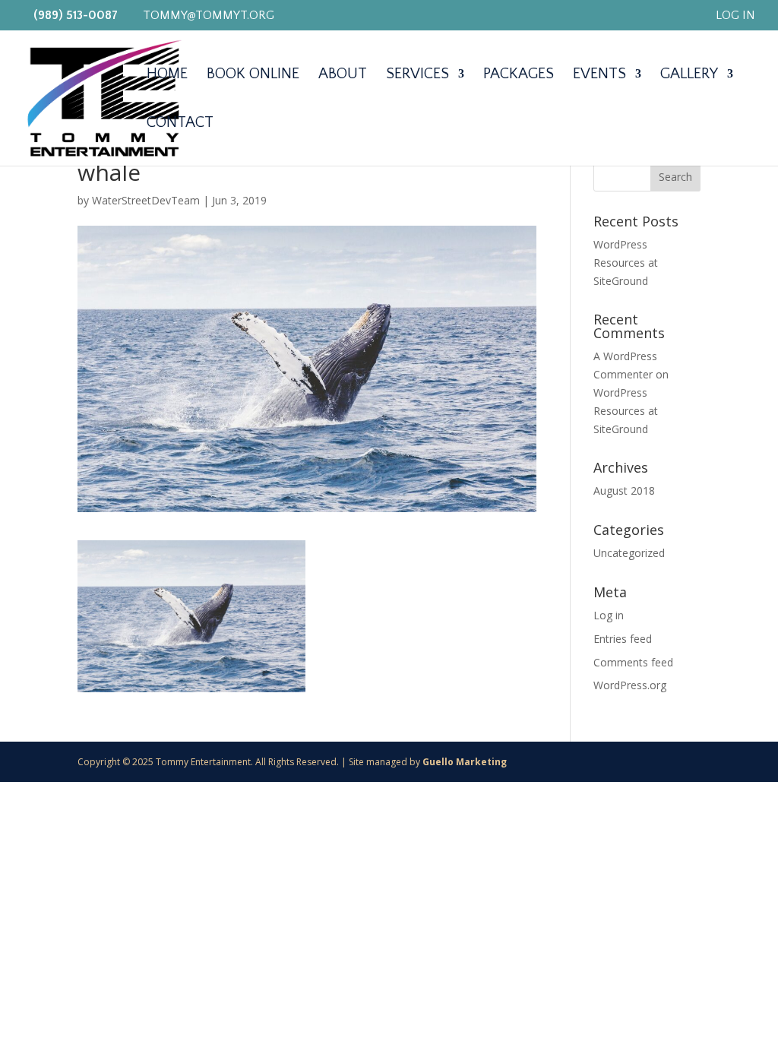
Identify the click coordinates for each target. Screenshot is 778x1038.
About (342, 75)
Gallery (689, 75)
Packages (518, 75)
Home (167, 75)
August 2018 (624, 490)
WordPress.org (629, 685)
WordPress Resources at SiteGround (625, 262)
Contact (180, 124)
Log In (735, 15)
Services (417, 75)
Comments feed (633, 662)
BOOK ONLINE (253, 75)
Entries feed (622, 638)
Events (599, 75)
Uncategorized (629, 553)
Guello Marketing (464, 761)
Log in (608, 615)
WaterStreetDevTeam (146, 200)
